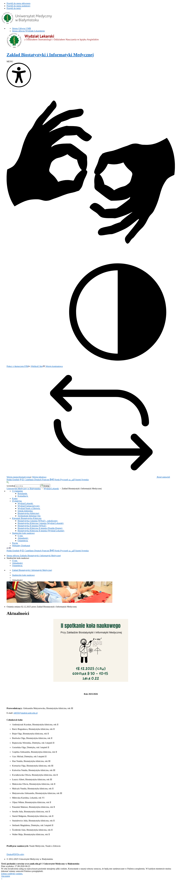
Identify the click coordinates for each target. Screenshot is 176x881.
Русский (64, 479)
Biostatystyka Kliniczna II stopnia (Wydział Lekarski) (41, 531)
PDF (15, 854)
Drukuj (10, 854)
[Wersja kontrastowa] (10, 548)
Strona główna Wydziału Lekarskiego (28, 31)
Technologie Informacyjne (29, 516)
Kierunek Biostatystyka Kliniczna (26, 518)
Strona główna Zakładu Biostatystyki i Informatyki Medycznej (34, 555)
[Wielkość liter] (8, 548)
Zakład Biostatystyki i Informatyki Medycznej (32, 570)
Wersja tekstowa (39, 477)
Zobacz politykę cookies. (12, 873)
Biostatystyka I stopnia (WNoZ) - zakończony (38, 521)
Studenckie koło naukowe (23, 533)
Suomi (78, 479)
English (16, 479)
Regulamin (23, 493)
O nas (20, 535)
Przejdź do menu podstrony (18, 6)
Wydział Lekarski (51, 488)
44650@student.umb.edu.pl (25, 713)
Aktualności (23, 538)
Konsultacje (23, 496)
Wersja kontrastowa (54, 366)
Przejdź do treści (14, 8)
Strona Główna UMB (21, 28)
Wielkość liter (36, 366)
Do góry (20, 854)
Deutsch (38, 479)
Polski (10, 479)
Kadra (14, 498)
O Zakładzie (17, 491)
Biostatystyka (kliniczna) (29, 513)
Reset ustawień (163, 477)
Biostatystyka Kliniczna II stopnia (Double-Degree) (40, 528)
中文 (22, 479)
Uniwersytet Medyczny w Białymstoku (24, 488)
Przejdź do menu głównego (18, 3)
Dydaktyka (17, 501)
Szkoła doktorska (25, 511)
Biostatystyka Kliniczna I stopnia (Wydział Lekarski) (41, 523)
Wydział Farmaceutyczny (29, 506)
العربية (72, 479)
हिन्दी (52, 479)
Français (46, 479)
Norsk (57, 479)
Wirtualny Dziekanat (21, 545)
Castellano (29, 479)
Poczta (15, 543)
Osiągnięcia (23, 540)
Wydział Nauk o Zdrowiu (29, 508)
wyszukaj (11, 486)
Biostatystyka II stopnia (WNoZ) (32, 526)
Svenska (85, 479)
